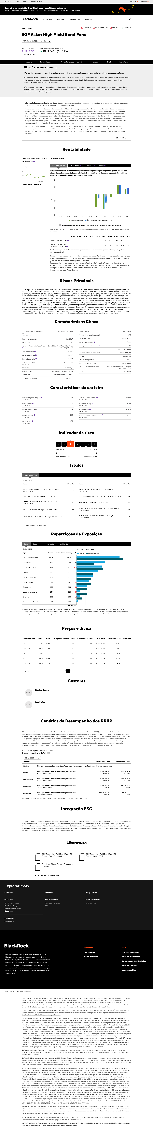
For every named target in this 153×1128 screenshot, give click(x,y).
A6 (24, 653)
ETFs (46, 906)
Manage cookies (129, 970)
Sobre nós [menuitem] (47, 20)
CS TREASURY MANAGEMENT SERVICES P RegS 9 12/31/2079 (41, 490)
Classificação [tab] (63, 544)
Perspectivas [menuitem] (74, 20)
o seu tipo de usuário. (72, 10)
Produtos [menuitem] (60, 20)
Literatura (123, 62)
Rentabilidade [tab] (57, 159)
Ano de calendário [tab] (58, 165)
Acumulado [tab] (89, 165)
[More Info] (34, 161)
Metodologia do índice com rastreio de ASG (111, 1013)
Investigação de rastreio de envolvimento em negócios (76, 1013)
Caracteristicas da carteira (72, 62)
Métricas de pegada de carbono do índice (42, 1013)
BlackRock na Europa (11, 906)
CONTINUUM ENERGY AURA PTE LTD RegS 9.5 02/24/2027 (96, 490)
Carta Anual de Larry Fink (12, 908)
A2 (24, 643)
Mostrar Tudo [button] (71, 606)
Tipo (24, 553)
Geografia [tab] (36, 544)
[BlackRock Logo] (17, 947)
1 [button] (68, 671)
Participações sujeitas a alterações (34, 525)
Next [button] (70, 671)
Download (127, 27)
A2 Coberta (27, 648)
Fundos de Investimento (52, 903)
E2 (24, 658)
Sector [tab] (26, 544)
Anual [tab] (101, 165)
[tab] (34, 174)
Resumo (28, 62)
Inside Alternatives (91, 903)
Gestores (96, 62)
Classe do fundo (29, 639)
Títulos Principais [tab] (30, 475)
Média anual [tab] (74, 165)
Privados (133, 1)
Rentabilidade (45, 62)
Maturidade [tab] (49, 544)
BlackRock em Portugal (11, 903)
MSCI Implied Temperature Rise (49, 1015)
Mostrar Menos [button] (121, 138)
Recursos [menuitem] (88, 20)
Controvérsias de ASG (29, 1015)
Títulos (110, 62)
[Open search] (130, 19)
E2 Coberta (27, 663)
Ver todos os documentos (47, 875)
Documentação (9, 921)
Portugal (144, 1)
